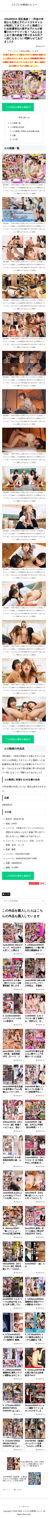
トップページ (24, 1507)
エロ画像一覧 (15, 123)
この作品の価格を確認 (16, 107)
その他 (15, 139)
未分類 (7, 894)
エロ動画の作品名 (17, 127)
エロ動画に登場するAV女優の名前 (25, 131)
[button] (43, 900)
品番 (14, 135)
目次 (21, 117)
